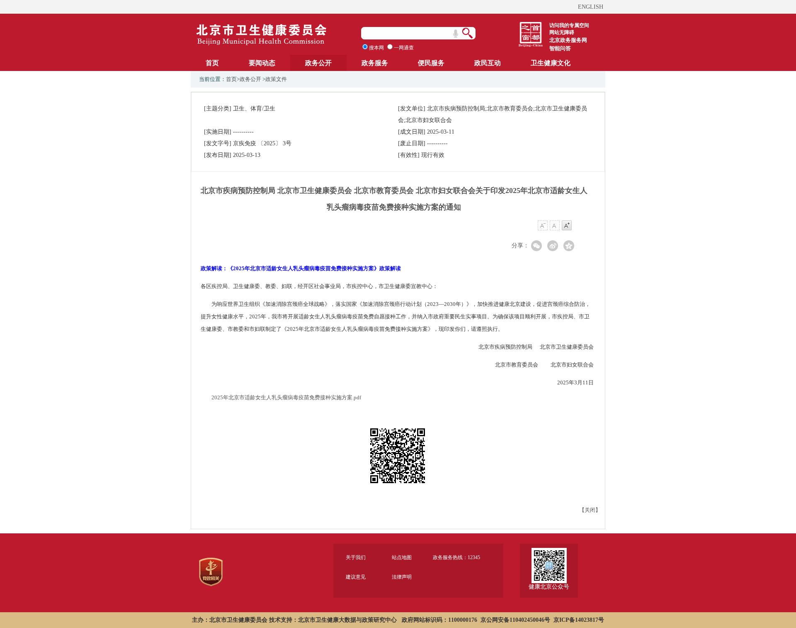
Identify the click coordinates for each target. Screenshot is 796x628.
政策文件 (276, 79)
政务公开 (318, 62)
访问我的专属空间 (569, 25)
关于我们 (356, 557)
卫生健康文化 (550, 62)
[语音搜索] (455, 33)
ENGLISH (590, 7)
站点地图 (402, 557)
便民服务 (431, 62)
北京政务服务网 (568, 40)
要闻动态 (262, 62)
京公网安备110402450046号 (515, 620)
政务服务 (375, 62)
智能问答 (560, 48)
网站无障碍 (561, 32)
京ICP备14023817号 (578, 620)
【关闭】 (590, 510)
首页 (212, 62)
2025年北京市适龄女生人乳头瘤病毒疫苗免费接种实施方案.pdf (286, 397)
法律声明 (402, 577)
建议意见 (356, 577)
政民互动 (487, 62)
